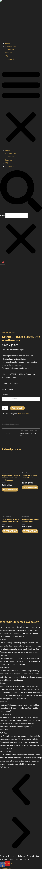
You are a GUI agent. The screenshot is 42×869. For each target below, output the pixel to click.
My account (9, 59)
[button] (21, 106)
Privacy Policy (5, 868)
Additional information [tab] (10, 424)
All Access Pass (11, 47)
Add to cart (17, 408)
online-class (10, 332)
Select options (10, 490)
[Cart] (2, 263)
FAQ (6, 56)
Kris (3, 332)
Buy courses (9, 50)
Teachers (8, 53)
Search (2, 216)
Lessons (5, 394)
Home (7, 43)
